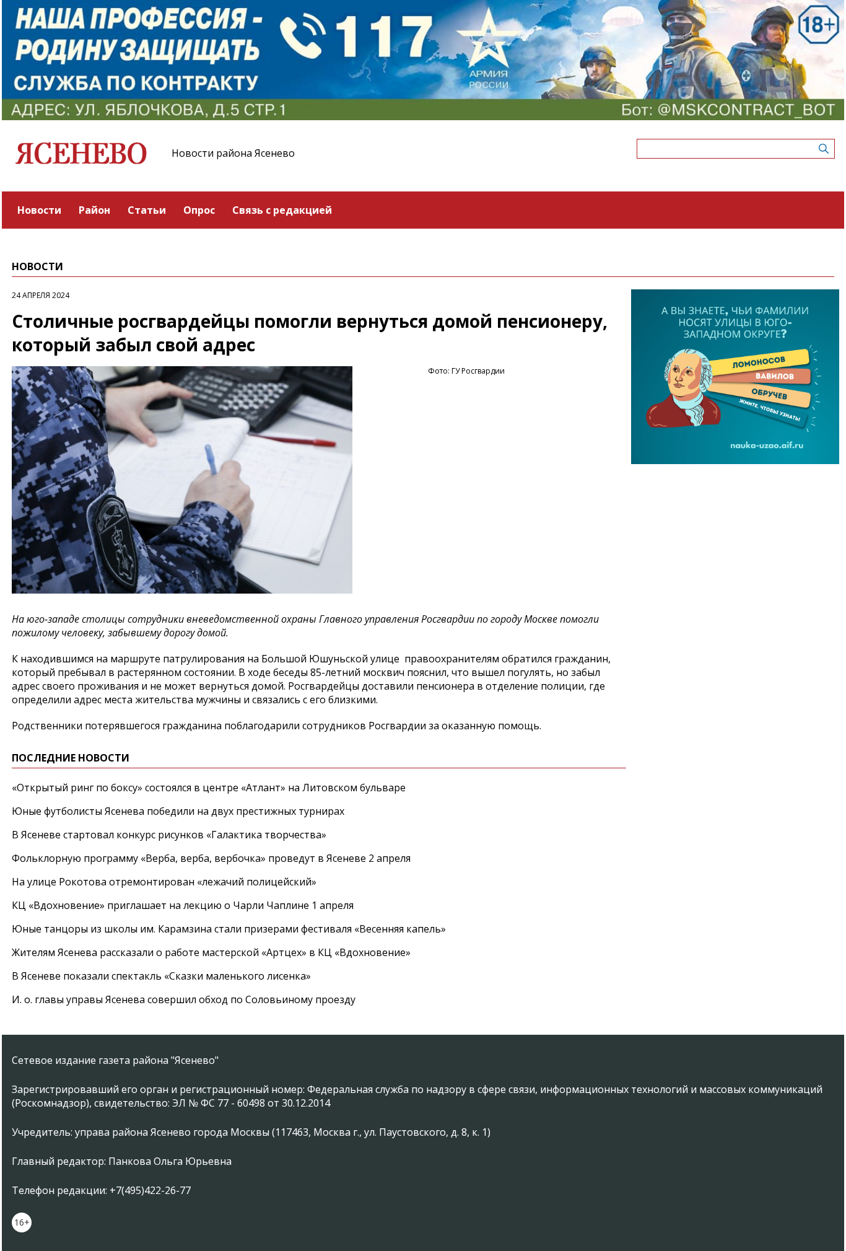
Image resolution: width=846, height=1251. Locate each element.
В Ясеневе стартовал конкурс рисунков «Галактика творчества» (169, 834)
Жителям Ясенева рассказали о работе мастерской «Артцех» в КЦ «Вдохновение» (211, 952)
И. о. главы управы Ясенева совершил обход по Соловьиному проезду (183, 999)
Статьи (147, 210)
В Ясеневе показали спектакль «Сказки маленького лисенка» (161, 976)
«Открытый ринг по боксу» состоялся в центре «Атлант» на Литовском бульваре (209, 787)
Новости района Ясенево (233, 153)
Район (94, 210)
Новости (39, 210)
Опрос (199, 210)
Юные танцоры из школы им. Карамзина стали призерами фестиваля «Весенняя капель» (229, 929)
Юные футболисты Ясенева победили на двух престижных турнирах (178, 811)
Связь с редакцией (282, 210)
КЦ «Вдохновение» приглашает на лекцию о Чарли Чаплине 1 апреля (183, 905)
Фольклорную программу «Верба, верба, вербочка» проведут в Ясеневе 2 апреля (211, 858)
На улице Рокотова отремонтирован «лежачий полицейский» (164, 882)
